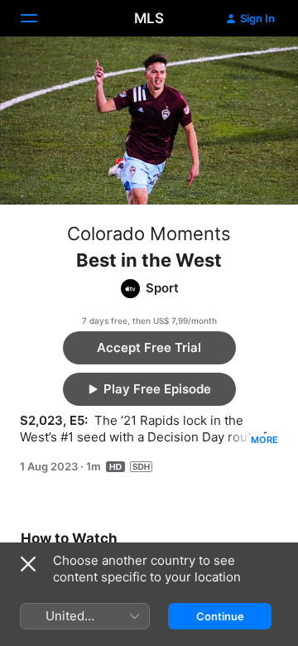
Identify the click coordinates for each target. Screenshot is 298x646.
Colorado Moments (149, 233)
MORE (264, 440)
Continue (220, 616)
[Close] (28, 564)
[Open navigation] (39, 18)
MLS (149, 18)
